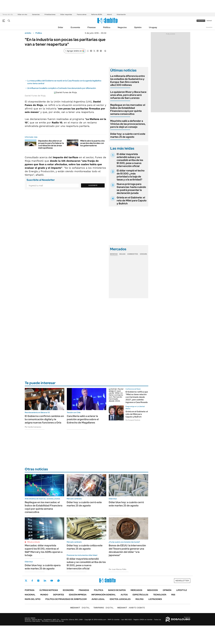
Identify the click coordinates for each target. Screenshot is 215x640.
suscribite (201, 20)
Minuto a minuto (33, 542)
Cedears (143, 254)
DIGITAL (80, 607)
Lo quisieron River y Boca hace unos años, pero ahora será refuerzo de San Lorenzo (128, 95)
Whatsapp (58, 580)
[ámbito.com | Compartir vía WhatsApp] (88, 51)
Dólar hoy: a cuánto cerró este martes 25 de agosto (127, 135)
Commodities (132, 254)
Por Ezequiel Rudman (133, 420)
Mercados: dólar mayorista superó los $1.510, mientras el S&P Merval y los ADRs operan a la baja (43, 550)
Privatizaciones (50, 14)
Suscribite (92, 185)
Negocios (122, 27)
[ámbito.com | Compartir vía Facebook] (91, 51)
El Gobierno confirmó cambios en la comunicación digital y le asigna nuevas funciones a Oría (44, 419)
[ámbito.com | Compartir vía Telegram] (101, 51)
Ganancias (36, 14)
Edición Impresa (77, 594)
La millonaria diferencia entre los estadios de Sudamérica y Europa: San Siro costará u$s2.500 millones (127, 80)
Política (106, 27)
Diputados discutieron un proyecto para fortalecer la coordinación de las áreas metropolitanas (51, 144)
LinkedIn (45, 580)
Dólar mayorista (66, 14)
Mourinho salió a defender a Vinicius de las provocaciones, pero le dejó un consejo (128, 123)
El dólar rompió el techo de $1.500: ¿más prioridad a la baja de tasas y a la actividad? (130, 175)
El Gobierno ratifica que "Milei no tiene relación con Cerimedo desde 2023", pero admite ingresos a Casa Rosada (137, 396)
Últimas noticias (48, 590)
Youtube (51, 581)
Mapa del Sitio (32, 599)
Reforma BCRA (96, 14)
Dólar (60, 27)
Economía (75, 27)
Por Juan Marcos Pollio (117, 569)
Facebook (32, 580)
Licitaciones (155, 599)
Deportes (58, 594)
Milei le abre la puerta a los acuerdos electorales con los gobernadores (92, 143)
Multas (139, 599)
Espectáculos (140, 594)
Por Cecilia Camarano (33, 427)
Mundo (44, 594)
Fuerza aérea (81, 14)
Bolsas (122, 254)
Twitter (26, 581)
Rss (173, 594)
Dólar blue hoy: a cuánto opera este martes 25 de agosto (42, 567)
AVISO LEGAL (98, 599)
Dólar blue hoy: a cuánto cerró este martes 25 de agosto (126, 504)
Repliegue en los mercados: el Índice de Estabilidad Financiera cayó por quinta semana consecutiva (127, 109)
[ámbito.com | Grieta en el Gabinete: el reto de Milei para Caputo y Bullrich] (116, 412)
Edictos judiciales (120, 599)
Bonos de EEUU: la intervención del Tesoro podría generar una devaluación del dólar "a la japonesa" (127, 550)
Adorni (109, 14)
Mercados (136, 590)
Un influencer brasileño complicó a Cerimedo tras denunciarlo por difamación (61, 88)
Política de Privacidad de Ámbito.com (66, 599)
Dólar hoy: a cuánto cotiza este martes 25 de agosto (85, 547)
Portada (29, 590)
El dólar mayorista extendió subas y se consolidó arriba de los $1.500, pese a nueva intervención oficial (130, 160)
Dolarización (121, 14)
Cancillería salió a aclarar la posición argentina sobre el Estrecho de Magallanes (83, 419)
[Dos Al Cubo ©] (178, 619)
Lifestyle (181, 590)
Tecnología (159, 594)
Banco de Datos (117, 590)
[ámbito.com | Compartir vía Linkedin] (98, 51)
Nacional (30, 594)
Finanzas (91, 27)
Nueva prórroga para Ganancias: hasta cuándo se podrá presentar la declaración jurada (131, 188)
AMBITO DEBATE (131, 607)
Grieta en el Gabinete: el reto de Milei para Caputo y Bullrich (131, 200)
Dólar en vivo (22, 14)
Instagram (38, 580)
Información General (103, 594)
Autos (124, 594)
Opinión (137, 27)
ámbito (28, 33)
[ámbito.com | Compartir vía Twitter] (94, 51)
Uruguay (153, 27)
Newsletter (209, 27)
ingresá (209, 20)
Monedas (114, 254)
